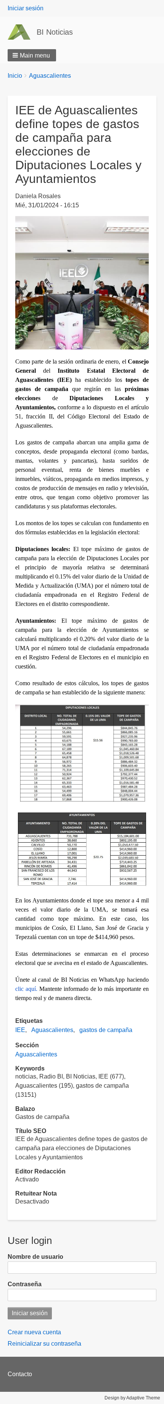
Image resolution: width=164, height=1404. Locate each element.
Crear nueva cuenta (34, 1332)
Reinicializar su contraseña (44, 1343)
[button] (32, 55)
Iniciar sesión (25, 8)
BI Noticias (55, 32)
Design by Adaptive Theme (132, 1398)
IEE (20, 1030)
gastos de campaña (105, 1030)
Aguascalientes (50, 75)
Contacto (20, 1374)
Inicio (15, 75)
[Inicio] (22, 32)
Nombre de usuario (35, 1256)
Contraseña (25, 1284)
